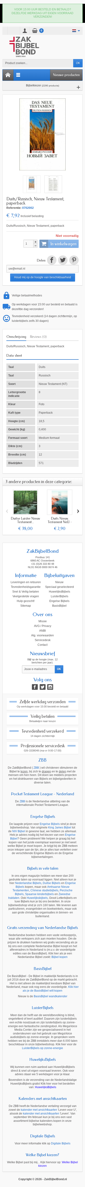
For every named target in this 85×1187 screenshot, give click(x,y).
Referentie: (13, 208)
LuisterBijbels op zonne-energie (42, 1048)
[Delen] (51, 260)
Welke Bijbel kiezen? (42, 1154)
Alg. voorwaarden (42, 635)
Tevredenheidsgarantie (26, 587)
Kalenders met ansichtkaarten (42, 1098)
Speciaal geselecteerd (59, 587)
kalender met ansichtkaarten (39, 1109)
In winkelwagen (63, 243)
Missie (42, 621)
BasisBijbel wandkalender (50, 996)
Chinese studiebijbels (44, 890)
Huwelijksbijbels (37, 898)
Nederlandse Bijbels (28, 883)
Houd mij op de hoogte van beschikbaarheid (42, 277)
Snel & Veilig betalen (25, 591)
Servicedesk (43, 640)
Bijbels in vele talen (42, 868)
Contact (42, 644)
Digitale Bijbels (42, 1136)
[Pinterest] (73, 260)
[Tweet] (62, 260)
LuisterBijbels (59, 596)
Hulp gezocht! (25, 601)
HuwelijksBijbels (59, 591)
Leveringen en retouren (26, 582)
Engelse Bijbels (59, 601)
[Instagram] (50, 687)
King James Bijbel (59, 827)
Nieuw (59, 582)
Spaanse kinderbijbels (39, 894)
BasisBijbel (59, 605)
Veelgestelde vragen (26, 596)
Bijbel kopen (59, 957)
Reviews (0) (38, 337)
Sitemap (25, 605)
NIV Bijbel (18, 831)
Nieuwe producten (66, 75)
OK (78, 63)
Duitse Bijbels (51, 883)
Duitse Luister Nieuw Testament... (25, 520)
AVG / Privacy (42, 626)
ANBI (42, 630)
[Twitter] (43, 687)
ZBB (42, 760)
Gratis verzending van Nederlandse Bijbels (42, 927)
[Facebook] (35, 687)
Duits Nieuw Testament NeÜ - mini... (60, 522)
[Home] (8, 75)
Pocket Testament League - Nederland (42, 793)
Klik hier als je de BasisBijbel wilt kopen (51, 988)
